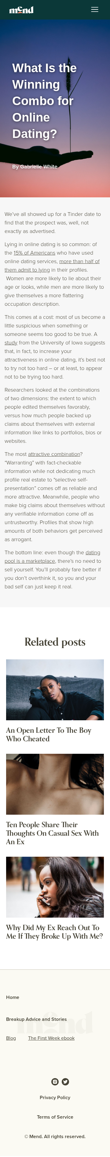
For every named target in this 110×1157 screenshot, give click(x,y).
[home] (20, 9)
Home (12, 997)
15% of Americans (34, 252)
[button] (95, 9)
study (11, 342)
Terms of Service (55, 1116)
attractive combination (54, 453)
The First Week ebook (51, 1038)
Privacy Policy (55, 1097)
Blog (11, 1038)
